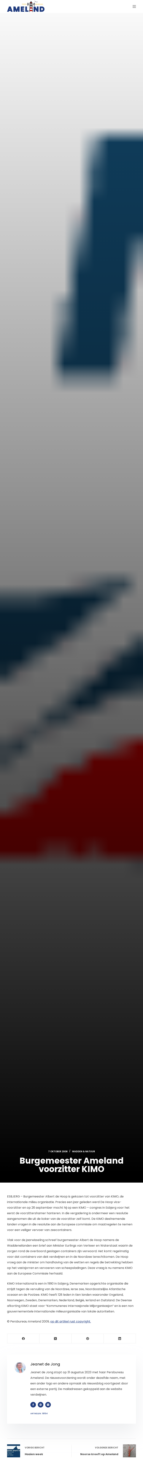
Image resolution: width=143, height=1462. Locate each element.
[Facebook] (23, 1338)
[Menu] (134, 6)
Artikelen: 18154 (39, 1413)
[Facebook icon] (33, 1404)
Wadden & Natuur (83, 1151)
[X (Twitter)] (55, 1338)
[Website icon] (40, 1404)
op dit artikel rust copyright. (70, 1321)
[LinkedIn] (120, 1338)
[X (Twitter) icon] (48, 1404)
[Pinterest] (88, 1338)
